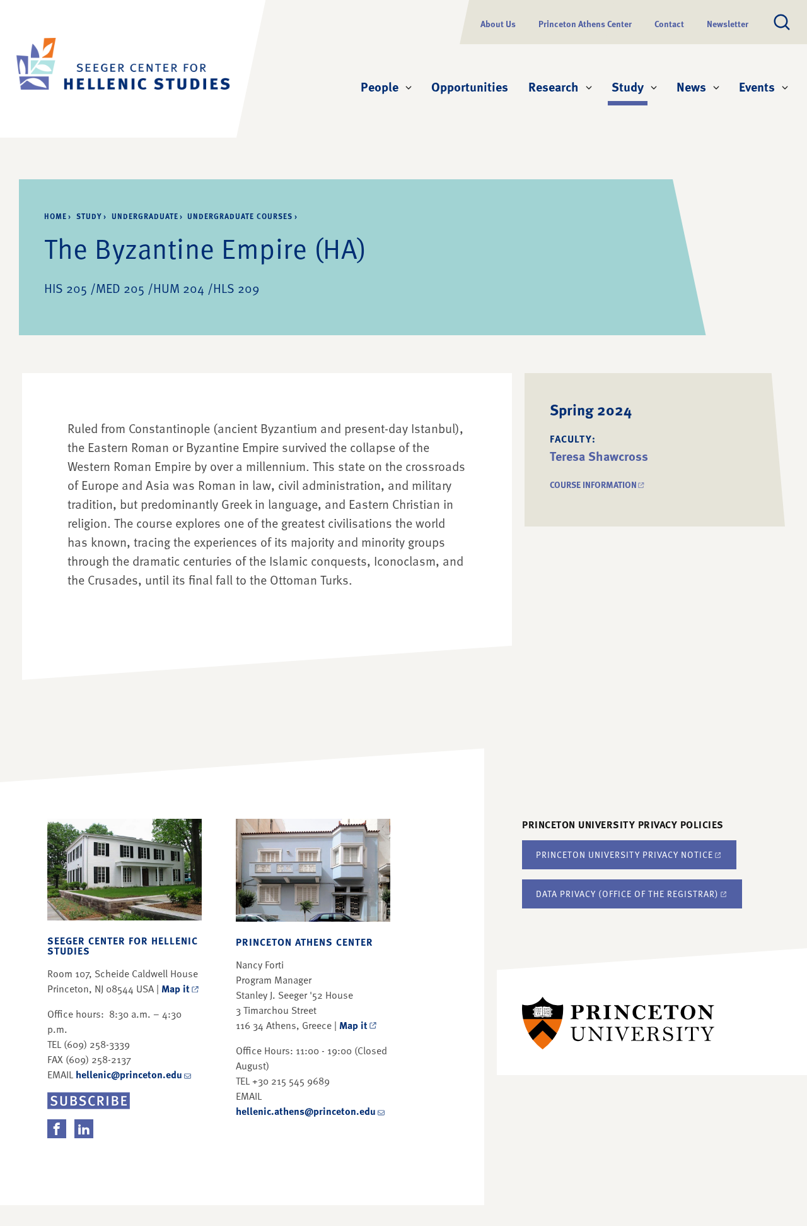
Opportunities (469, 86)
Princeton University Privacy (624, 854)
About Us (498, 23)
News (691, 86)
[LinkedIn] (83, 1128)
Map (175, 988)
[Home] (123, 69)
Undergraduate (145, 216)
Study (629, 86)
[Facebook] (56, 1128)
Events (757, 86)
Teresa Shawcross (599, 455)
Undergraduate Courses (240, 216)
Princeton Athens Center (585, 23)
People (379, 86)
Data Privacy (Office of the (627, 893)
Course (598, 484)
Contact (669, 23)
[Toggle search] (782, 22)
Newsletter (727, 23)
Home (55, 216)
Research (553, 86)
